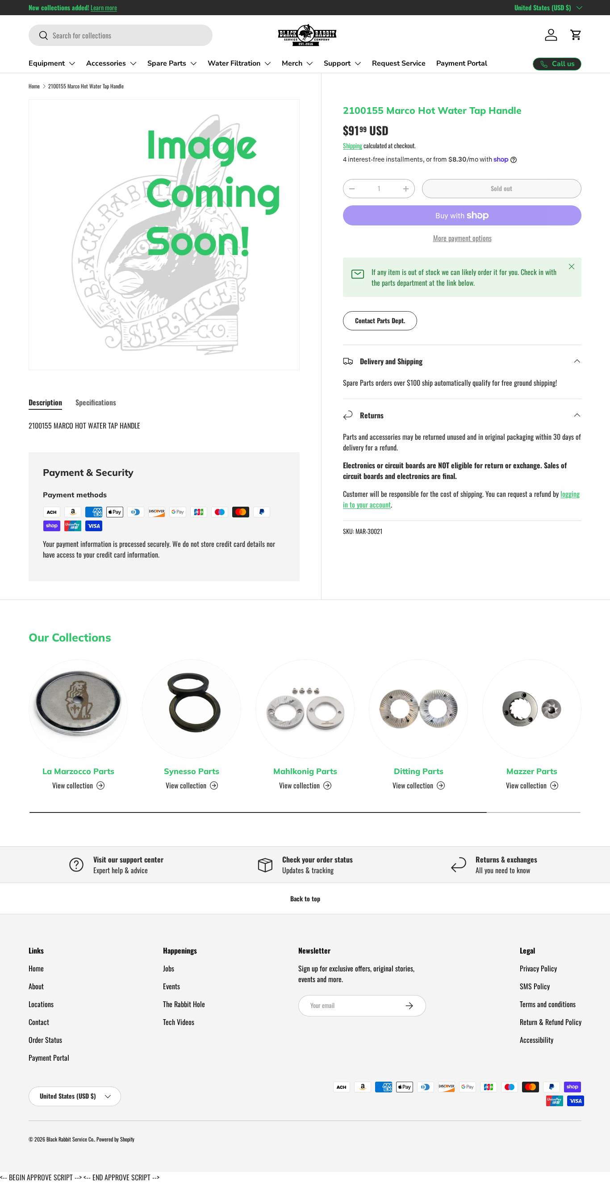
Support (337, 63)
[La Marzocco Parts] (78, 709)
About (36, 986)
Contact (39, 1021)
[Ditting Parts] (418, 709)
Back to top (305, 898)
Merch (292, 63)
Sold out (501, 188)
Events (171, 986)
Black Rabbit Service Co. (70, 1139)
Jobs (168, 968)
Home (34, 86)
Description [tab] (45, 402)
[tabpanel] (164, 425)
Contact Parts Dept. (380, 320)
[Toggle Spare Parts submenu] (193, 63)
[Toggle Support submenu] (357, 63)
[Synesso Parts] (191, 709)
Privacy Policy (538, 968)
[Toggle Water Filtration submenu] (267, 63)
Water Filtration (234, 63)
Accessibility (536, 1039)
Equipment (47, 63)
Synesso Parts (191, 771)
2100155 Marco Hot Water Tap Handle (86, 86)
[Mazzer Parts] (532, 709)
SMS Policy (535, 986)
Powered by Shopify (115, 1139)
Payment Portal (461, 63)
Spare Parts (166, 63)
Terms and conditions (548, 1004)
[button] (576, 35)
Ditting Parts (418, 771)
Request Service (399, 63)
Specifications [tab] (95, 402)
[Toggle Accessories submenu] (133, 63)
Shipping (352, 145)
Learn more (104, 7)
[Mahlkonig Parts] (305, 709)
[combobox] (121, 35)
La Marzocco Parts (78, 771)
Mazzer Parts (531, 771)
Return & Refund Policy (550, 1021)
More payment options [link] (462, 238)
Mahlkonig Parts (305, 771)
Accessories (106, 63)
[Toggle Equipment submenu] (72, 63)
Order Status (45, 1039)
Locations (41, 1004)
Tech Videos (178, 1021)
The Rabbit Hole (184, 1004)
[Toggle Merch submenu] (309, 63)
